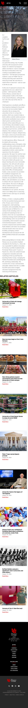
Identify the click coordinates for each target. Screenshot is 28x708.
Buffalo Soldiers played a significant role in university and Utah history (12, 570)
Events (14, 653)
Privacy (7, 694)
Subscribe (14, 657)
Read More (5, 306)
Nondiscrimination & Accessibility (11, 692)
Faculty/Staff (14, 649)
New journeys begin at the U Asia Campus (12, 340)
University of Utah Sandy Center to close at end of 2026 (12, 417)
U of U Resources (14, 670)
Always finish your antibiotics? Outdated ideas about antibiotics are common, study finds (12, 531)
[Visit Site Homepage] (14, 635)
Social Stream (14, 668)
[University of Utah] (14, 680)
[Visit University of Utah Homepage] (2, 3)
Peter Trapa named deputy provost (10, 455)
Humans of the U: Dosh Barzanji (12, 608)
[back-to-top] (26, 705)
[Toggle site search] (20, 3)
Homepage (14, 648)
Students (14, 651)
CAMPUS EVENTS (14, 666)
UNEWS (14, 664)
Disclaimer (22, 692)
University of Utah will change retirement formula (12, 302)
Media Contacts (20, 694)
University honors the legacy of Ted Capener (12, 493)
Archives (14, 655)
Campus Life (3, 7)
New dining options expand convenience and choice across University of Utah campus (12, 378)
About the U (12, 694)
